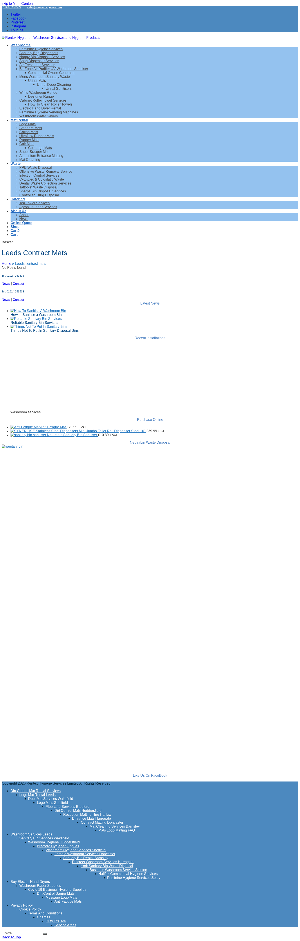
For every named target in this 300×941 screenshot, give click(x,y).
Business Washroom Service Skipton (118, 870)
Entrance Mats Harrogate (91, 818)
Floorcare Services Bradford (67, 806)
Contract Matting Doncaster (102, 822)
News (6, 283)
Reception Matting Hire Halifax (87, 814)
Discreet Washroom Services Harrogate (103, 862)
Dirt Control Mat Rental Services (36, 791)
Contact (18, 283)
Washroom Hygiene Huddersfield (54, 842)
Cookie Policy (30, 909)
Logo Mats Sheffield (52, 803)
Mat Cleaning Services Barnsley (115, 826)
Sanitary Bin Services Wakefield (44, 838)
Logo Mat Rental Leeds (37, 795)
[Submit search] (45, 934)
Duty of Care (56, 921)
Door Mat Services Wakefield (50, 799)
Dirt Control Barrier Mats (55, 893)
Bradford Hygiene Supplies (58, 846)
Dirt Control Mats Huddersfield (77, 810)
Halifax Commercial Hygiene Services (128, 874)
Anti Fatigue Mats (68, 901)
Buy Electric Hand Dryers (30, 882)
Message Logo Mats (61, 897)
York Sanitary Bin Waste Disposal (107, 866)
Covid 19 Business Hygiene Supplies (57, 889)
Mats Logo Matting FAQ (116, 830)
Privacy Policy (22, 905)
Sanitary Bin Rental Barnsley (85, 858)
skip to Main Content (18, 3)
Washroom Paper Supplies (40, 885)
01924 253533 (12, 7)
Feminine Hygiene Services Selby (133, 878)
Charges (43, 917)
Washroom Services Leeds (31, 834)
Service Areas (65, 925)
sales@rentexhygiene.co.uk (44, 7)
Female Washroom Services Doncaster (84, 854)
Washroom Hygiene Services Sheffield (76, 850)
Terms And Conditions (45, 913)
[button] (15, 231)
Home (6, 263)
